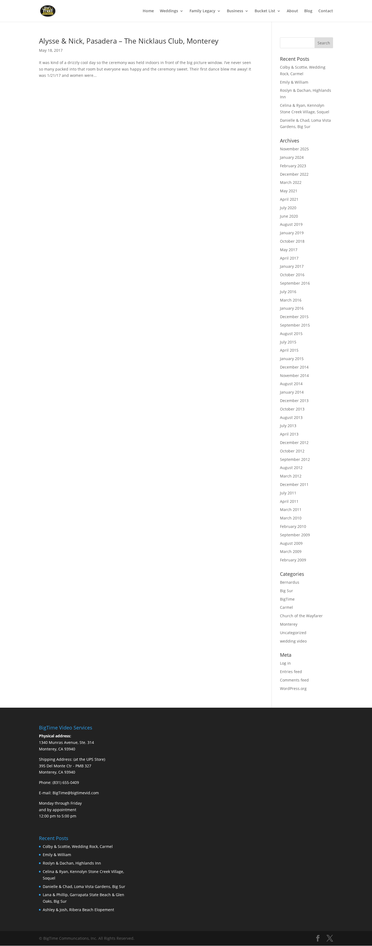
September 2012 (295, 459)
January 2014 (292, 392)
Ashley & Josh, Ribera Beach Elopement (78, 909)
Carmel (286, 607)
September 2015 (295, 325)
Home (148, 11)
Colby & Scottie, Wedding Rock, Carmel (78, 846)
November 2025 (294, 148)
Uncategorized (293, 632)
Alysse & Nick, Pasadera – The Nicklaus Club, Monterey (128, 41)
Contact (325, 11)
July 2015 (288, 342)
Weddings (169, 11)
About (292, 11)
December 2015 (294, 316)
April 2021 (289, 199)
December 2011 (294, 484)
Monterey (288, 624)
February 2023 (293, 165)
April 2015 (289, 350)
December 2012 (294, 442)
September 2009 (295, 534)
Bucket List (265, 11)
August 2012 (291, 467)
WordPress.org (293, 688)
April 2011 (289, 501)
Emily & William (294, 82)
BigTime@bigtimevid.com (76, 792)
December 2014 (294, 367)
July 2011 (288, 492)
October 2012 (292, 451)
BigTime (287, 599)
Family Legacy (202, 11)
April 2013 (289, 434)
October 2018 (292, 241)
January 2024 (292, 157)
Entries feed (291, 671)
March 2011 (290, 509)
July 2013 (288, 425)
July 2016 (288, 291)
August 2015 (291, 333)
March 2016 (290, 300)
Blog (308, 11)
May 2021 (288, 190)
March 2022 (290, 182)
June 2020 (289, 216)
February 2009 (293, 559)
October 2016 (292, 274)
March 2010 (290, 518)
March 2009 (290, 551)
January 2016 (292, 308)
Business (235, 11)
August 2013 (291, 417)
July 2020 (288, 207)
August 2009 (291, 543)
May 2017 (288, 249)
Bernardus (289, 582)
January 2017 (292, 266)
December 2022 (294, 174)
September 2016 (295, 283)
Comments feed (294, 680)
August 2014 (291, 383)
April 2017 (289, 258)
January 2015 (292, 358)
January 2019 (292, 232)
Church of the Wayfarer (301, 615)
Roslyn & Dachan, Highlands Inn (72, 863)
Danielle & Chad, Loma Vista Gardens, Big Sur (84, 886)
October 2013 (292, 409)
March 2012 (290, 476)
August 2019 (291, 224)
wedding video (293, 641)
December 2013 (294, 400)
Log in (285, 663)
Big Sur (286, 590)
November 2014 (294, 375)
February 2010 (293, 526)
